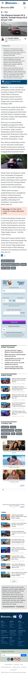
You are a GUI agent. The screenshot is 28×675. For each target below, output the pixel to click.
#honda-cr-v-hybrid (8, 261)
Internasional (4, 625)
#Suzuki (4, 437)
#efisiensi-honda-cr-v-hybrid (10, 264)
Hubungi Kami (20, 606)
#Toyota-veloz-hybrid (7, 430)
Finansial (12, 621)
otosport (4, 379)
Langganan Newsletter (7, 651)
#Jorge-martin (5, 433)
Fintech (20, 624)
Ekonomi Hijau (13, 630)
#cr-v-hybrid (5, 268)
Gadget (20, 627)
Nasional (3, 622)
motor (4, 395)
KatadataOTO (21, 645)
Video (11, 637)
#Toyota (13, 427)
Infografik (20, 632)
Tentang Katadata (8, 664)
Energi (2, 627)
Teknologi (20, 628)
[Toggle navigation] (25, 7)
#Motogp (18, 430)
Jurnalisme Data (22, 630)
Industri (2, 624)
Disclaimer (23, 667)
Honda (12, 87)
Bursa (11, 625)
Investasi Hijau (13, 635)
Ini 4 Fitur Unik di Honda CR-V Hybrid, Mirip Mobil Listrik (13, 211)
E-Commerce (21, 622)
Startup (19, 625)
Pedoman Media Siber (6, 667)
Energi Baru (12, 632)
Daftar (23, 655)
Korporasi (12, 627)
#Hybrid (19, 433)
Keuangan (12, 624)
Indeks (14, 581)
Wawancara (3, 641)
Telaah (2, 638)
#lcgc (13, 268)
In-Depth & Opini (4, 637)
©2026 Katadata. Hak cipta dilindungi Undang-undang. (13, 672)
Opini (2, 640)
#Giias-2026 (5, 427)
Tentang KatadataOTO (9, 606)
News (11, 638)
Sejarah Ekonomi (5, 632)
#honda (23, 264)
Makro (11, 622)
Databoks (20, 642)
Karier (21, 664)
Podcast (11, 644)
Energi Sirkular (13, 633)
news (3, 531)
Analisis (20, 633)
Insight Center (21, 641)
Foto (11, 643)
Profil (2, 633)
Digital (19, 621)
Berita (2, 621)
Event (19, 644)
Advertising (16, 664)
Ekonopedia (3, 630)
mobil (6, 12)
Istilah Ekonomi (4, 635)
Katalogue (12, 641)
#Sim (13, 433)
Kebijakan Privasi (16, 667)
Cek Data (20, 635)
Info (19, 637)
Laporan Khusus (4, 643)
